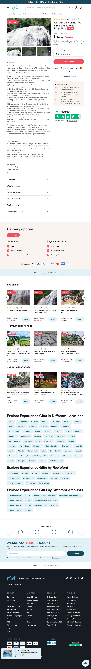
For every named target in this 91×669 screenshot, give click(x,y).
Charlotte (28, 441)
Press (9, 628)
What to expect (13, 199)
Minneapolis (25, 436)
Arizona (44, 426)
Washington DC (40, 456)
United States (32, 597)
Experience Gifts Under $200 (46, 500)
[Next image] (49, 51)
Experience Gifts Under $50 (19, 495)
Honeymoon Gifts (53, 612)
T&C (8, 622)
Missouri (37, 436)
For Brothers (44, 483)
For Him (35, 473)
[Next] (47, 32)
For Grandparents (15, 483)
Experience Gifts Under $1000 (20, 510)
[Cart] (81, 7)
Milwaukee (66, 456)
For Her (25, 473)
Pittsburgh (37, 446)
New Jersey (60, 436)
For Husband (28, 478)
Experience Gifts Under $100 (70, 495)
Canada (78, 456)
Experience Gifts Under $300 (20, 505)
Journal (9, 619)
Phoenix (54, 426)
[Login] (76, 7)
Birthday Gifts (52, 616)
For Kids (54, 478)
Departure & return (15, 192)
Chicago (34, 421)
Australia (32, 461)
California (65, 426)
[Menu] (8, 7)
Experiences (17, 14)
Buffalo (72, 436)
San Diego (21, 426)
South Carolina (51, 446)
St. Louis (48, 436)
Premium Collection (74, 625)
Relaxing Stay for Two (75, 619)
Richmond (12, 456)
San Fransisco (14, 431)
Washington (25, 456)
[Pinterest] (82, 578)
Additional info (13, 205)
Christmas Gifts (52, 600)
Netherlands (31, 625)
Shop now (13, 235)
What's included (13, 186)
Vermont (68, 451)
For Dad (56, 473)
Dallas (11, 421)
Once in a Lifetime (73, 612)
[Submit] (71, 7)
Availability (11, 180)
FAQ (8, 631)
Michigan (78, 431)
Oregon (71, 441)
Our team (10, 597)
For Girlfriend (14, 478)
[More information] (78, 19)
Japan (11, 461)
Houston (67, 421)
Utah (44, 451)
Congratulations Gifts (55, 622)
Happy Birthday (72, 597)
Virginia (79, 451)
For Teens (64, 478)
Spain (29, 622)
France (42, 461)
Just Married (71, 603)
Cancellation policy (15, 211)
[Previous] (7, 297)
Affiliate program (13, 612)
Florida (47, 431)
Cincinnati (48, 441)
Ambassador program (15, 616)
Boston (44, 421)
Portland (12, 446)
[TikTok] (78, 578)
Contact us (11, 600)
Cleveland (60, 441)
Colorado (27, 431)
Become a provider (14, 606)
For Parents (41, 478)
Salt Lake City (55, 451)
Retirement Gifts (53, 619)
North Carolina (14, 441)
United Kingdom (56, 461)
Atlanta (21, 451)
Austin (11, 451)
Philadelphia (24, 446)
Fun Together (72, 600)
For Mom (45, 473)
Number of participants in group (63, 50)
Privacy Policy (56, 558)
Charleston (66, 446)
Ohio (38, 441)
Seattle (77, 421)
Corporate (11, 603)
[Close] (39, 654)
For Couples (13, 473)
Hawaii (67, 431)
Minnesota (13, 436)
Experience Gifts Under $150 (19, 500)
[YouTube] (75, 578)
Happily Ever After (73, 616)
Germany (30, 619)
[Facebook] (67, 578)
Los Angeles (22, 421)
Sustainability (12, 609)
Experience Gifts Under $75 (44, 495)
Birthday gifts (52, 597)
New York (33, 426)
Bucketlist (70, 606)
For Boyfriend (69, 473)
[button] (85, 663)
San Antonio (33, 451)
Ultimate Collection (74, 622)
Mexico (29, 616)
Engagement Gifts (53, 609)
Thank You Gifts (52, 625)
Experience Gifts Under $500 (46, 505)
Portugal (21, 461)
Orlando (58, 431)
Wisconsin (54, 456)
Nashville (78, 446)
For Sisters (31, 483)
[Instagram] (71, 578)
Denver (38, 431)
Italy (28, 612)
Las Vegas (55, 421)
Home (9, 14)
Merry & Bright (72, 609)
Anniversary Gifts (53, 606)
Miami (11, 426)
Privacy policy (12, 625)
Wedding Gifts (52, 603)
